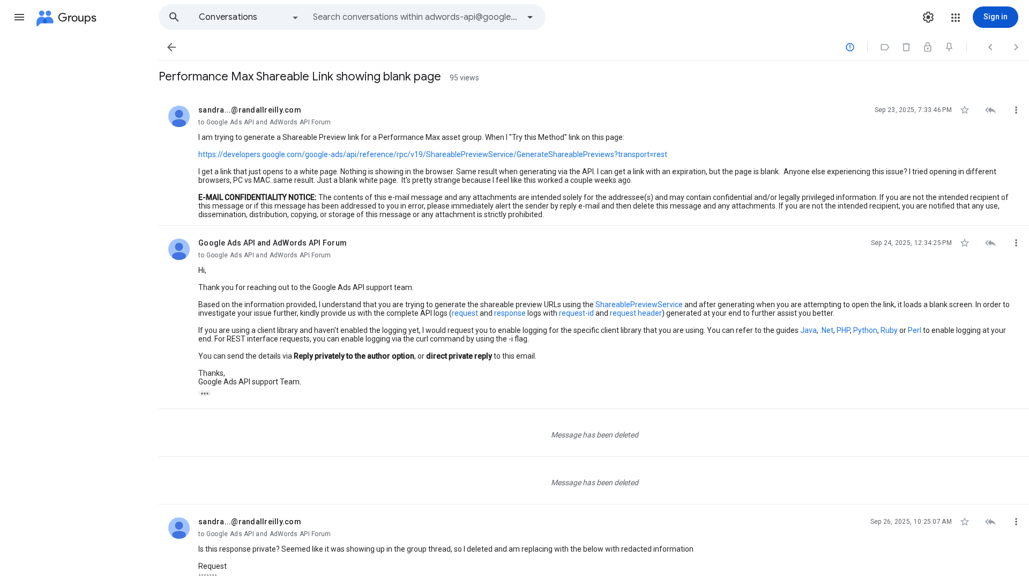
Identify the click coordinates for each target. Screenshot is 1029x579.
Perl (914, 330)
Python (865, 330)
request (465, 313)
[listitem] (594, 159)
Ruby (889, 330)
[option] (249, 17)
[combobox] (415, 17)
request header (636, 313)
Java (808, 330)
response (510, 313)
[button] (19, 17)
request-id (576, 313)
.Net (826, 330)
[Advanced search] (530, 17)
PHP (843, 330)
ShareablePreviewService (639, 304)
